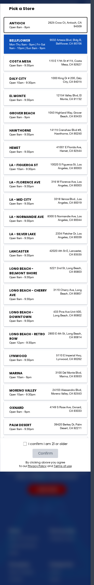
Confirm (45, 453)
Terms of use (63, 466)
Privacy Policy (37, 466)
